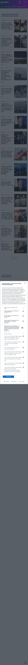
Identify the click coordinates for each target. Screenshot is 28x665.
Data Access (14, 381)
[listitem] (14, 308)
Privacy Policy (22, 381)
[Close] (25, 283)
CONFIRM (8, 376)
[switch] (23, 311)
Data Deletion (6, 381)
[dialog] (14, 332)
